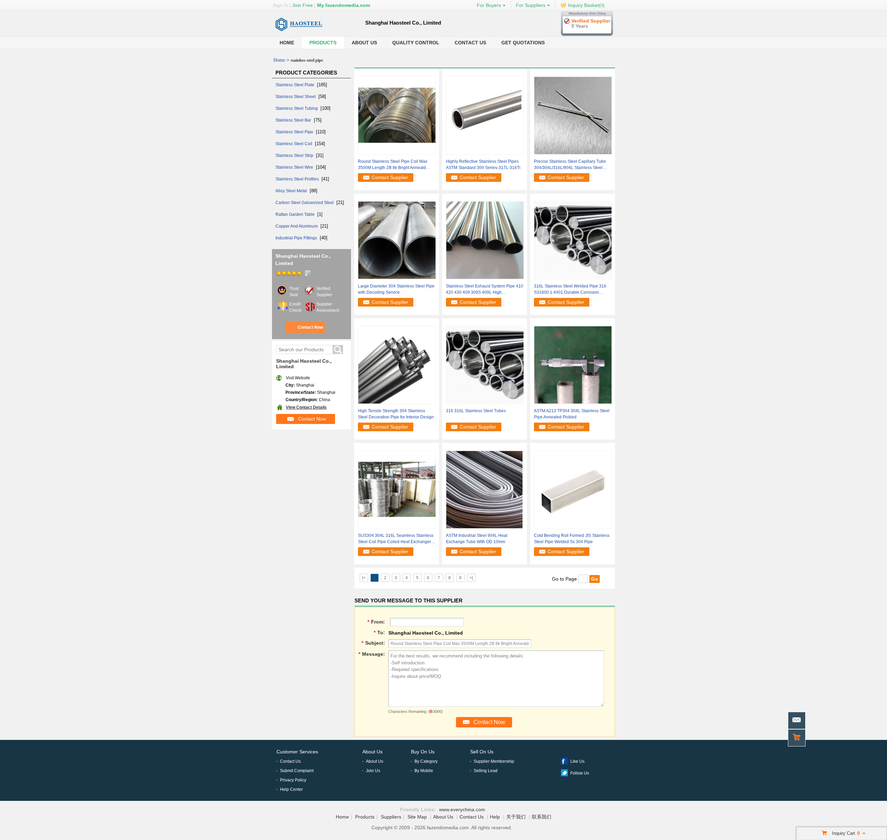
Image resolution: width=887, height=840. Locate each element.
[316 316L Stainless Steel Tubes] (485, 364)
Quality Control (415, 42)
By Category (426, 761)
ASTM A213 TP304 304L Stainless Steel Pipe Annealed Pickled (571, 413)
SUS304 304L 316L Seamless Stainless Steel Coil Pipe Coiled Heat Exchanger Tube (395, 539)
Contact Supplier (390, 177)
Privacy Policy (293, 780)
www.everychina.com (462, 809)
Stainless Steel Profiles (297, 179)
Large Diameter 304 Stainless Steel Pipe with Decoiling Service (396, 289)
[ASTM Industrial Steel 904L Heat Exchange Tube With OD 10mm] (484, 489)
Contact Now (310, 327)
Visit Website (298, 377)
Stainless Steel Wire (294, 167)
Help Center (291, 789)
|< (364, 577)
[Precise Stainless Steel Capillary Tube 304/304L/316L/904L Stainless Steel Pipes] (573, 115)
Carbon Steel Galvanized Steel (305, 202)
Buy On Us (422, 751)
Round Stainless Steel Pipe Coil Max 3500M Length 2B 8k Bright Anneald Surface (392, 165)
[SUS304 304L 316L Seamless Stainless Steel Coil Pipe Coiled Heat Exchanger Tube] (397, 489)
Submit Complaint (297, 770)
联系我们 (541, 817)
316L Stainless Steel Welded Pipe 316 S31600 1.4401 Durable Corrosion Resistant (570, 289)
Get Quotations (523, 42)
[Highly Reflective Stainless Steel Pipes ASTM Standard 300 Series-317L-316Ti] (485, 115)
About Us (364, 42)
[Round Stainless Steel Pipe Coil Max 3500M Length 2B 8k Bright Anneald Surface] (397, 115)
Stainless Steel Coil (294, 143)
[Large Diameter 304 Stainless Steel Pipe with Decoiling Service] (397, 240)
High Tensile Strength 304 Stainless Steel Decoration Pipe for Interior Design (396, 413)
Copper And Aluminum (297, 226)
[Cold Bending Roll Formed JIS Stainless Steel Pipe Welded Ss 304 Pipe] (573, 489)
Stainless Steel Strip (294, 155)
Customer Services (297, 751)
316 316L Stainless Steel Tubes (476, 410)
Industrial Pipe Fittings (296, 238)
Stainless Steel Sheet (296, 96)
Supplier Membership (494, 761)
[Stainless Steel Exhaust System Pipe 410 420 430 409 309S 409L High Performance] (485, 240)
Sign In (280, 5)
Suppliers (391, 817)
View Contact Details (306, 407)
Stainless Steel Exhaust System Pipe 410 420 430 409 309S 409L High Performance (484, 289)
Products (322, 42)
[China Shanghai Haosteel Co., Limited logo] (299, 33)
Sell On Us (481, 751)
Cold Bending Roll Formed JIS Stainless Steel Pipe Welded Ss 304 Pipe (571, 538)
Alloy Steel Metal (291, 190)
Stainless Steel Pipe (294, 132)
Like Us (577, 761)
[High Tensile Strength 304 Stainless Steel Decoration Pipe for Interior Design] (397, 364)
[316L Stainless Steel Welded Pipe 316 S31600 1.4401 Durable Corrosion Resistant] (573, 240)
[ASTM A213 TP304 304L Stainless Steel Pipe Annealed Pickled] (573, 364)
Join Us (373, 770)
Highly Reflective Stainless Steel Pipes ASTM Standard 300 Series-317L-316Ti (483, 164)
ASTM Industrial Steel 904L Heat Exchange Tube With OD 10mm (476, 538)
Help (495, 817)
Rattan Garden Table (295, 214)
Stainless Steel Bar (293, 120)
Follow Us (579, 773)
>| (471, 577)
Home (287, 42)
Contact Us (470, 42)
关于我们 (516, 817)
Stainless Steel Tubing (297, 108)
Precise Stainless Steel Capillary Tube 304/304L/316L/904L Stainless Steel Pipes (570, 165)
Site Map (417, 817)
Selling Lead (486, 770)
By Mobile (423, 770)
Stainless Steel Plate (295, 84)
